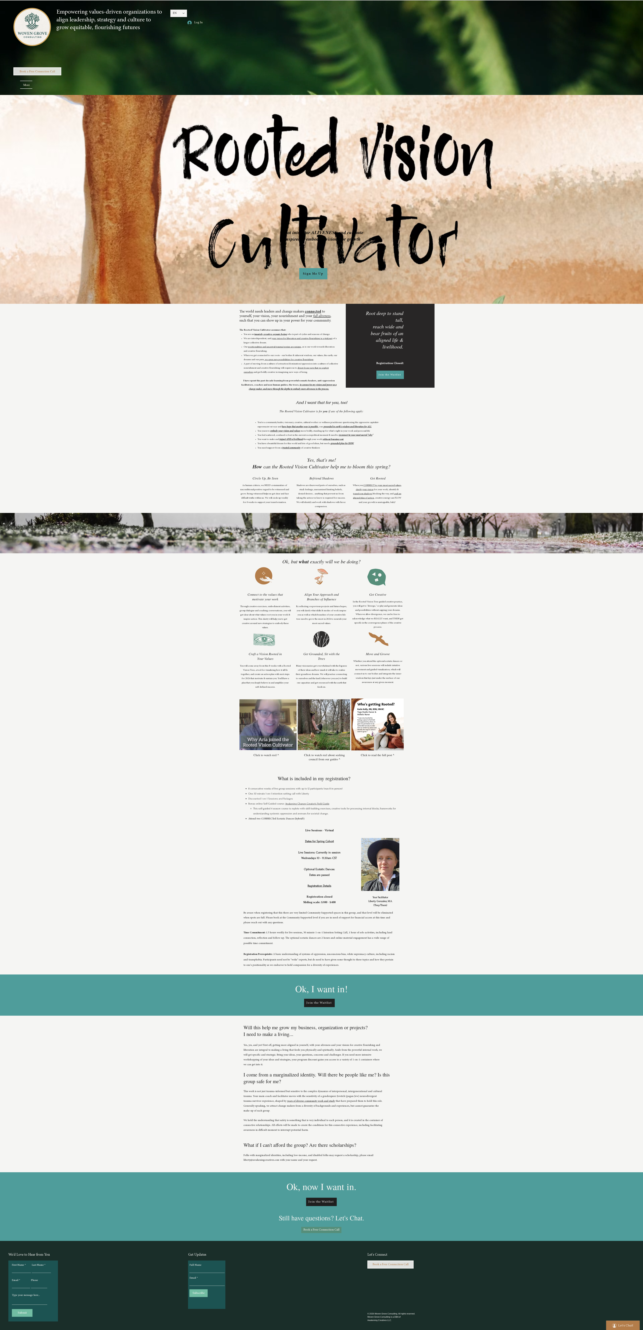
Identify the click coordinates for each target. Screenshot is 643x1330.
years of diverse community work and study (311, 1101)
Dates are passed (319, 875)
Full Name (195, 1265)
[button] (390, 375)
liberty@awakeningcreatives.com (261, 1160)
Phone (34, 1280)
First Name (18, 1265)
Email (15, 1280)
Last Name (38, 1265)
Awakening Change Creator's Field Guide (307, 803)
